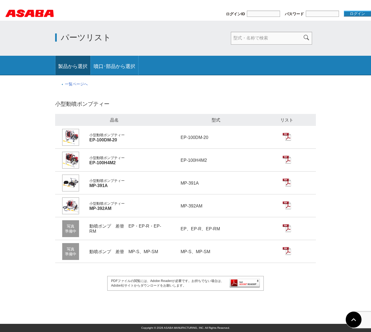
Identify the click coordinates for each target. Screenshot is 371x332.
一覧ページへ (76, 84)
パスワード (294, 14)
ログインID (235, 14)
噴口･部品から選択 (114, 66)
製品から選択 (72, 66)
